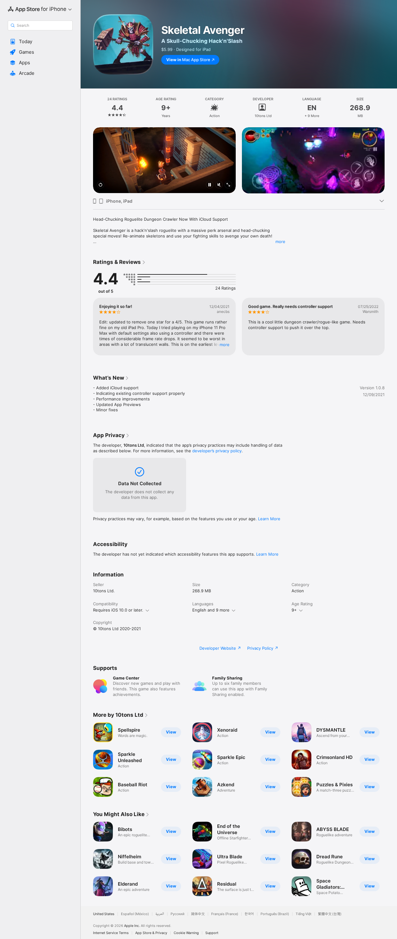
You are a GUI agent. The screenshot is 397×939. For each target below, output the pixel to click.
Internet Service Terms (111, 933)
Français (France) (224, 914)
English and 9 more (211, 609)
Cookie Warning (186, 933)
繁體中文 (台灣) (329, 914)
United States (103, 914)
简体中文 (198, 914)
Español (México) (135, 914)
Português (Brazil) (275, 914)
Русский (178, 914)
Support (211, 933)
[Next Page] (390, 160)
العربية (159, 914)
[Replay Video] (100, 185)
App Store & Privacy (151, 933)
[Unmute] (219, 185)
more (280, 241)
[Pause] (209, 185)
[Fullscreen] (228, 185)
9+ (294, 609)
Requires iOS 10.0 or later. (118, 609)
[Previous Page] (87, 160)
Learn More (269, 518)
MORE (225, 344)
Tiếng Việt (303, 914)
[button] (40, 41)
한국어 (249, 914)
